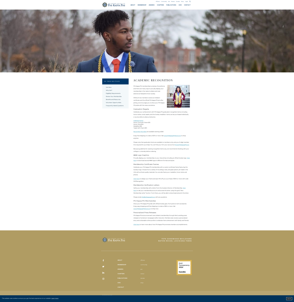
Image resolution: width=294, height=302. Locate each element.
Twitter (103, 266)
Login (186, 1)
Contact (187, 5)
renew (142, 273)
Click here (136, 179)
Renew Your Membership (114, 96)
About (132, 5)
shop (141, 282)
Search (190, 1)
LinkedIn (103, 273)
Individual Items (138, 120)
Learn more (54, 298)
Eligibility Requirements (113, 93)
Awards (152, 5)
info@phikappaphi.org (148, 197)
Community (164, 1)
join (141, 269)
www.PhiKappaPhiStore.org (172, 135)
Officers (158, 1)
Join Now (108, 87)
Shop (182, 1)
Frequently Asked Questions (114, 105)
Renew (173, 1)
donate (142, 278)
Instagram (103, 279)
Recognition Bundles (139, 131)
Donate (178, 1)
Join (169, 1)
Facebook (103, 260)
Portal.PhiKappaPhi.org (182, 145)
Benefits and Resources (113, 99)
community (143, 264)
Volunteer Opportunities (113, 102)
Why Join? (109, 90)
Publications (171, 5)
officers (142, 260)
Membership (142, 5)
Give (180, 5)
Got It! (289, 298)
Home (113, 5)
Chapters (160, 5)
